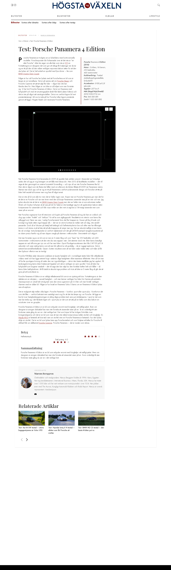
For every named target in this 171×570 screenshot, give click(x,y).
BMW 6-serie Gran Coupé (28, 73)
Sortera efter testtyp (67, 22)
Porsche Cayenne (45, 323)
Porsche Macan (63, 81)
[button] (111, 109)
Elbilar (110, 16)
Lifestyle (154, 16)
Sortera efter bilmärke (30, 22)
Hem (20, 41)
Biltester (16, 16)
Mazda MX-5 (23, 317)
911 (66, 63)
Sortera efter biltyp (49, 22)
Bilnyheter (63, 16)
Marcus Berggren (48, 35)
